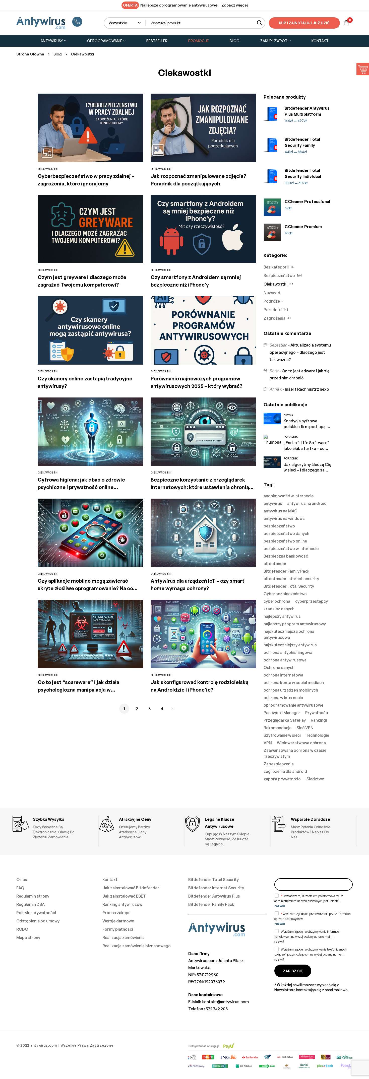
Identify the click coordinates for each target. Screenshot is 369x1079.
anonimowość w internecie (289, 495)
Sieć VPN (305, 727)
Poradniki (273, 309)
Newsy (270, 292)
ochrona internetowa (283, 675)
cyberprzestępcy (311, 601)
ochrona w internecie (283, 697)
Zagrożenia (274, 318)
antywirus (273, 503)
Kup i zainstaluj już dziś (304, 23)
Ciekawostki (275, 284)
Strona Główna (30, 54)
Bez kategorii (276, 266)
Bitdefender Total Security (289, 586)
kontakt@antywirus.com (225, 1001)
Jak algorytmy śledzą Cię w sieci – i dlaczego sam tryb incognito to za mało (307, 470)
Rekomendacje (277, 727)
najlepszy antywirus (282, 616)
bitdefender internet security (291, 578)
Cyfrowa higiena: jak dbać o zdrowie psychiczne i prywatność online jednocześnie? (81, 487)
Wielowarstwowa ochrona (301, 742)
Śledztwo (315, 778)
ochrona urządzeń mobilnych (291, 690)
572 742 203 (217, 1008)
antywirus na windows (284, 518)
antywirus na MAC (280, 510)
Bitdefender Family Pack (287, 571)
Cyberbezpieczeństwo (285, 593)
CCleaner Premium (303, 226)
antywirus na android (307, 503)
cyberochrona (277, 601)
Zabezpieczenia (279, 763)
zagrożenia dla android (285, 771)
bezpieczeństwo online (285, 541)
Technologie (317, 735)
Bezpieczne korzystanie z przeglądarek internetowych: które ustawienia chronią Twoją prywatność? (200, 487)
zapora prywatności (282, 778)
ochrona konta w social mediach (294, 682)
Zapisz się (293, 971)
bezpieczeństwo (279, 525)
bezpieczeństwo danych (286, 533)
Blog (57, 54)
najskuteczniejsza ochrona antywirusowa (289, 634)
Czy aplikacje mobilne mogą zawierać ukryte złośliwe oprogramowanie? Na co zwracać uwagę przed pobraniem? (85, 588)
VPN (268, 742)
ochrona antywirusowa (285, 659)
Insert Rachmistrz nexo (307, 389)
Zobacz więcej (234, 5)
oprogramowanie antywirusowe (293, 705)
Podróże (272, 301)
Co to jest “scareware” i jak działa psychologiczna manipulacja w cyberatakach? (78, 689)
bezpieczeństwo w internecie (291, 548)
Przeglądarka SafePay (285, 720)
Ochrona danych (279, 667)
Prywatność (316, 712)
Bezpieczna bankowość (286, 556)
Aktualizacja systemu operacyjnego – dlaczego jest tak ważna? (300, 352)
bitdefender (275, 563)
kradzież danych (279, 608)
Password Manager (282, 712)
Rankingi (319, 720)
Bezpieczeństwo (279, 275)
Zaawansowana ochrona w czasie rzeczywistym (295, 753)
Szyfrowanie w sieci (282, 735)
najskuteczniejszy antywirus (290, 644)
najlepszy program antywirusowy (295, 623)
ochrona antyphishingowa (288, 652)
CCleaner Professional (307, 201)
